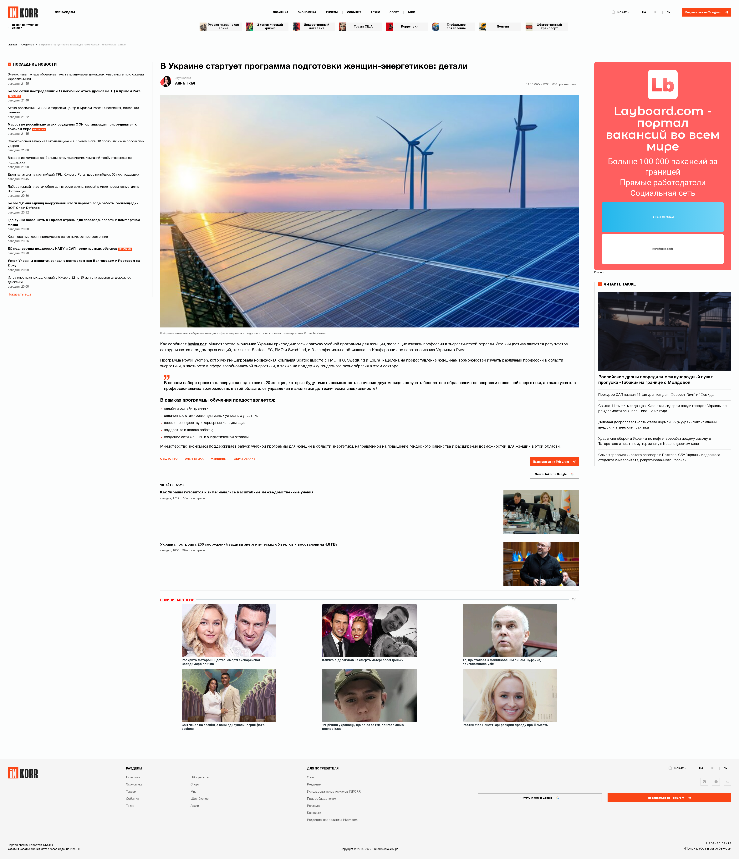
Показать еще (19, 294)
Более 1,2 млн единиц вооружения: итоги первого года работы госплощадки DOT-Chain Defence (73, 205)
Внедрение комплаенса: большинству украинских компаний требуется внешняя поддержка (70, 160)
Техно (375, 12)
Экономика (307, 12)
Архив (195, 806)
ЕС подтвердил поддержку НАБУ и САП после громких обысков (69, 248)
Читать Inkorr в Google (551, 474)
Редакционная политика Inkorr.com (332, 820)
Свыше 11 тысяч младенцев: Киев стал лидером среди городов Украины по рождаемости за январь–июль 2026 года (662, 408)
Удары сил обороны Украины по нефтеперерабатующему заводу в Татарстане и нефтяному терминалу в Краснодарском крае (654, 441)
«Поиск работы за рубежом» (707, 848)
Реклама (313, 806)
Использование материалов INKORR (334, 791)
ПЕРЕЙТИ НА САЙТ (662, 249)
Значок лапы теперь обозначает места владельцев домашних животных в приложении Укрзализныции (76, 77)
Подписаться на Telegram (551, 462)
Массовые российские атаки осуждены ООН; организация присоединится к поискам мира (72, 127)
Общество (169, 459)
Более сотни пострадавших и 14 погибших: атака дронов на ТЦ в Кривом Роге (74, 93)
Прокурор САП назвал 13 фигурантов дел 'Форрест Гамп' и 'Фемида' (656, 395)
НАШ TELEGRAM (664, 217)
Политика (280, 12)
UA (644, 12)
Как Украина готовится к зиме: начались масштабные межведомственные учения (236, 492)
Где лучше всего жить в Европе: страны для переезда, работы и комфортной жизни (74, 222)
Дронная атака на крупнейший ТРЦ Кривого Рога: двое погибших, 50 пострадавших (73, 174)
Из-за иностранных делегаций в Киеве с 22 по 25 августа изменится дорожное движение (69, 280)
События (354, 12)
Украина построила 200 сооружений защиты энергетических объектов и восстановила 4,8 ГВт (249, 544)
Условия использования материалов (32, 849)
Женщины (219, 459)
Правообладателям (321, 799)
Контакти (314, 813)
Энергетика (194, 459)
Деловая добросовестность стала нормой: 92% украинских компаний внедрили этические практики (657, 425)
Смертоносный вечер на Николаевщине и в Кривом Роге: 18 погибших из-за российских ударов (76, 143)
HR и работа (200, 777)
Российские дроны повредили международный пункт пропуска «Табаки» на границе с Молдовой (655, 380)
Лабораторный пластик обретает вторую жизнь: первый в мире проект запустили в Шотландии (73, 189)
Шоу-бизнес (200, 799)
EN (668, 12)
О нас (311, 777)
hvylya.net (197, 344)
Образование (244, 459)
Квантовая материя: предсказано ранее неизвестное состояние (58, 236)
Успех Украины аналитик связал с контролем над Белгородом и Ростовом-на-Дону (74, 263)
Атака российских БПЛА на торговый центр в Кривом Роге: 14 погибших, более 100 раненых (73, 110)
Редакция (314, 784)
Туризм (332, 12)
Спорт (394, 12)
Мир (411, 12)
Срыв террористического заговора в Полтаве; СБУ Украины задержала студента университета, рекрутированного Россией (659, 458)
